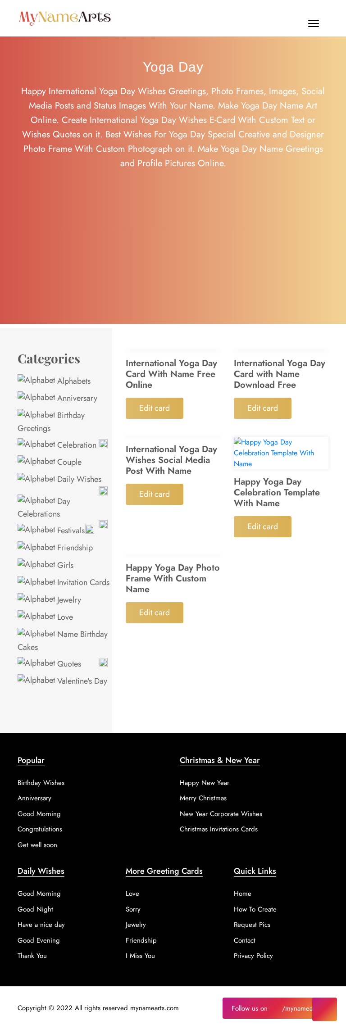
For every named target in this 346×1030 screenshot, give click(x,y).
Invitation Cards (82, 582)
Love (64, 617)
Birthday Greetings (51, 421)
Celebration (75, 445)
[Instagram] (324, 1009)
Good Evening (39, 940)
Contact (244, 940)
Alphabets (73, 381)
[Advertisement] (173, 261)
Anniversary (76, 398)
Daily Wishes (78, 479)
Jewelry (68, 600)
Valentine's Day (81, 681)
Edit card (154, 408)
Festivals (70, 530)
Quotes (68, 664)
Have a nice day (41, 925)
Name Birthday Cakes (63, 640)
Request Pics (252, 925)
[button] (313, 25)
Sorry (133, 909)
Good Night (35, 909)
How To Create (255, 909)
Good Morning (39, 814)
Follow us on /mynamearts (275, 1008)
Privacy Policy (253, 956)
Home (242, 893)
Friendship (74, 548)
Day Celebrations (44, 507)
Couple (68, 462)
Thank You (32, 956)
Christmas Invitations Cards (219, 829)
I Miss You (140, 956)
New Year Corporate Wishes (221, 814)
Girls (64, 565)
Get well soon (37, 845)
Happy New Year (204, 783)
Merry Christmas (203, 798)
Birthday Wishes (41, 783)
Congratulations (40, 829)
